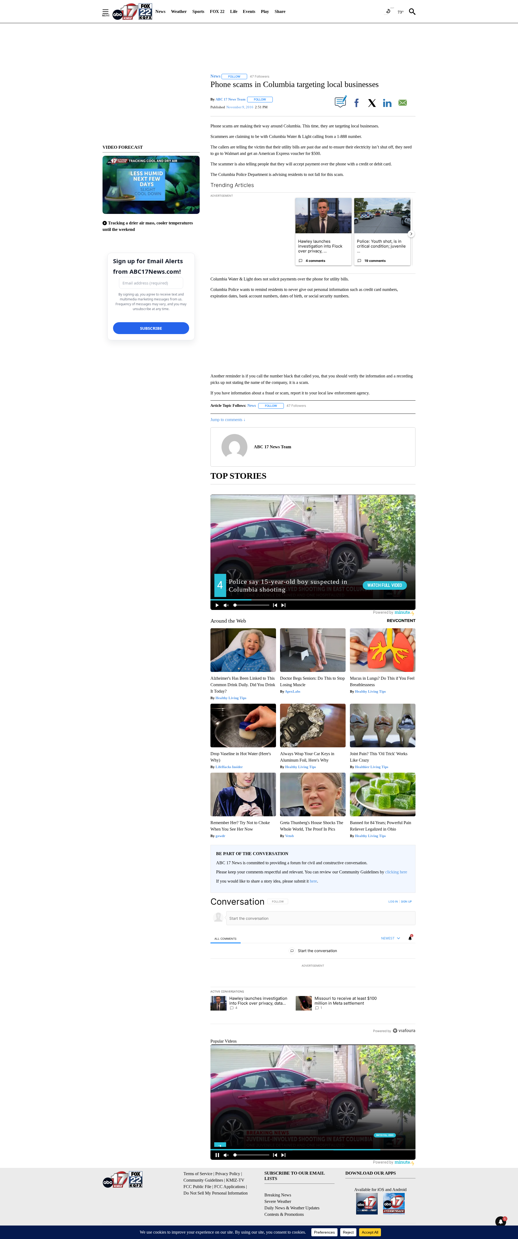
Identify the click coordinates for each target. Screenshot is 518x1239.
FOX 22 (217, 11)
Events (249, 11)
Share (280, 11)
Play (265, 11)
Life (233, 11)
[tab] (225, 938)
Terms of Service (197, 1173)
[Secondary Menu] (110, 11)
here (313, 881)
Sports (198, 11)
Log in (393, 901)
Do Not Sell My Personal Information (215, 1193)
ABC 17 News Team (231, 99)
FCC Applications (229, 1186)
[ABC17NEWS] (132, 11)
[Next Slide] (411, 233)
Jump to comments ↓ (228, 419)
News (160, 11)
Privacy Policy (227, 1173)
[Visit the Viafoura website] (404, 1030)
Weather (179, 11)
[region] (312, 966)
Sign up (406, 901)
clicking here (396, 872)
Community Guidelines (203, 1180)
